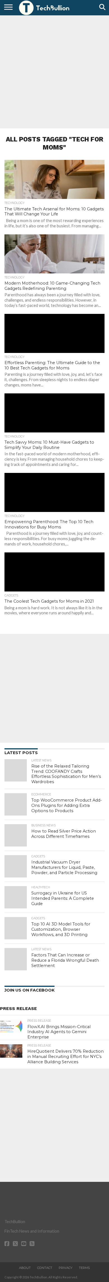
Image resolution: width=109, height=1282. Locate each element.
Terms (84, 1268)
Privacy (65, 1268)
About (25, 1268)
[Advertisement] (54, 71)
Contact (44, 1268)
